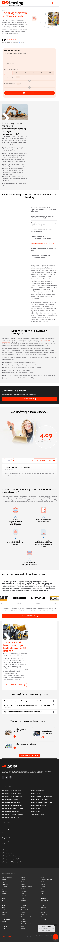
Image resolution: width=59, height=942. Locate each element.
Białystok (4, 882)
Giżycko (23, 879)
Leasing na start (35, 808)
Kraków (43, 886)
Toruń (22, 926)
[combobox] (29, 53)
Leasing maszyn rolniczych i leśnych (12, 814)
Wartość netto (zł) (9, 63)
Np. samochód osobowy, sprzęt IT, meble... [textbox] (16, 53)
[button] (13, 460)
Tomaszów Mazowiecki (27, 924)
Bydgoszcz (4, 886)
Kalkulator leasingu (7, 853)
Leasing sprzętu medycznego (10, 811)
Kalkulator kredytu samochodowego (12, 859)
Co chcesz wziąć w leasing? (12, 50)
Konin (42, 877)
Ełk (2, 900)
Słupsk (23, 914)
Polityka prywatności (7, 936)
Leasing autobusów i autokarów (11, 802)
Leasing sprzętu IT (36, 793)
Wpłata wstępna (12, 77)
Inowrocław (24, 891)
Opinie (3, 832)
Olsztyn (3, 905)
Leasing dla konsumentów (38, 805)
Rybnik (3, 928)
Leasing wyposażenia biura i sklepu (41, 802)
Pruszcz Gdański (6, 919)
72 (41, 73)
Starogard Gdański (26, 916)
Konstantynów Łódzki (46, 879)
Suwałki (23, 919)
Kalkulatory (5, 850)
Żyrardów (43, 919)
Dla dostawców (6, 844)
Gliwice (23, 882)
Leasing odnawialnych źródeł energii (41, 796)
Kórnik (42, 882)
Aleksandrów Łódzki (7, 877)
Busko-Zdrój (5, 884)
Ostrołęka (4, 909)
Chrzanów (4, 891)
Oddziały (4, 835)
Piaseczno (4, 912)
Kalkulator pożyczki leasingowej (11, 856)
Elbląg (3, 898)
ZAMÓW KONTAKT (28, 399)
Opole (3, 907)
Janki (22, 893)
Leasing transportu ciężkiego (10, 799)
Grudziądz (23, 889)
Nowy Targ (43, 898)
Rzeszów (23, 905)
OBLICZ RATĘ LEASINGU (28, 616)
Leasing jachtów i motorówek (39, 799)
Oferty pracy (5, 841)
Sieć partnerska (6, 838)
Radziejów (4, 926)
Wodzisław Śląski (45, 909)
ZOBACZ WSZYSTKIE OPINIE (43, 460)
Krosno (42, 889)
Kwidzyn (43, 891)
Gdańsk (23, 877)
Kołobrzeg (23, 900)
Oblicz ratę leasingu (30, 92)
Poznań (3, 916)
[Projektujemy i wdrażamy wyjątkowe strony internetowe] (29, 936)
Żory (42, 916)
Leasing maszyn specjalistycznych (12, 805)
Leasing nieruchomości (37, 790)
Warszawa (43, 907)
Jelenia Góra (24, 896)
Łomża (42, 896)
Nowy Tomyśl (44, 900)
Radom (3, 924)
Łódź (42, 893)
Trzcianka (23, 928)
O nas (3, 826)
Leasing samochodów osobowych (11, 790)
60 (33, 73)
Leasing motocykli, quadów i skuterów (13, 808)
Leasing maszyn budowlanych (10, 817)
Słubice (23, 912)
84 (50, 73)
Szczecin (23, 921)
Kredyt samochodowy (37, 814)
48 (25, 73)
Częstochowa (5, 896)
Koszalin (43, 884)
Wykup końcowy (12, 84)
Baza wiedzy (5, 829)
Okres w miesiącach (11, 69)
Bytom (3, 889)
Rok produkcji (8, 57)
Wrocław (43, 912)
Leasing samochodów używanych (11, 793)
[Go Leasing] (13, 3)
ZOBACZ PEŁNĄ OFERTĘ (28, 755)
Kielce (22, 898)
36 (16, 73)
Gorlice (23, 884)
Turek (42, 905)
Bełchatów (4, 879)
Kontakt (4, 847)
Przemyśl (4, 921)
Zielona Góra (44, 914)
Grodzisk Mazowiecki (26, 886)
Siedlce (23, 907)
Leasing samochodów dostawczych (12, 796)
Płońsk (3, 914)
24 (8, 73)
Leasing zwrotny (36, 811)
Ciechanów (4, 893)
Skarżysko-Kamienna (26, 909)
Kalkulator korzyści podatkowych (11, 862)
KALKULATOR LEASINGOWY (14, 685)
